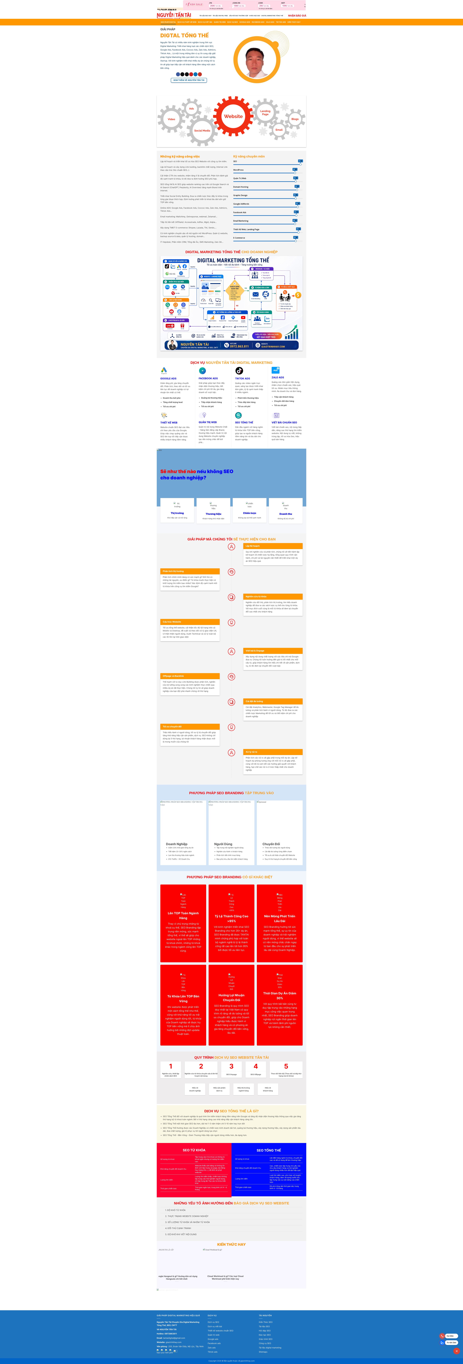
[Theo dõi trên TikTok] (182, 74)
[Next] (299, 6)
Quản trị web (213, 1335)
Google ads (213, 1339)
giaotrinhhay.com (173, 1342)
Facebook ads (214, 1343)
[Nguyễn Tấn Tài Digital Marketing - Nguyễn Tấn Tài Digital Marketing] (174, 15)
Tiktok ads (212, 1352)
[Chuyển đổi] (162, 1210)
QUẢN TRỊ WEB (220, 22)
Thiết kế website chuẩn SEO (220, 1330)
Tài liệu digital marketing (270, 1347)
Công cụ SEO (265, 1343)
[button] (197, 15)
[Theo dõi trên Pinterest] (191, 74)
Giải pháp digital (168, 22)
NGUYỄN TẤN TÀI (168, 1329)
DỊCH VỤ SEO (232, 22)
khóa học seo (254, 16)
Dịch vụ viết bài (215, 1326)
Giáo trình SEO (265, 1339)
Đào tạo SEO (265, 1335)
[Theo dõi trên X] (187, 74)
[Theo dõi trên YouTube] (200, 74)
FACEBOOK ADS (258, 22)
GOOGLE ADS (244, 22)
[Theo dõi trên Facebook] (178, 74)
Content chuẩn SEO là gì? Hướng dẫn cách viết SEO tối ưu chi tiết (289, 1277)
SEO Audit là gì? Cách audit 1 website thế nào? (241, 1286)
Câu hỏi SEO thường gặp (238, 16)
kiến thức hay (294, 22)
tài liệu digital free (220, 16)
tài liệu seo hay (205, 16)
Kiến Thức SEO (265, 1322)
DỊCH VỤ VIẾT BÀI (205, 22)
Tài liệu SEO (264, 1326)
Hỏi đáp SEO (265, 1330)
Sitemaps (263, 1352)
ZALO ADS (270, 22)
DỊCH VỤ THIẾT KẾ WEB (187, 22)
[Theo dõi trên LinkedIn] (195, 74)
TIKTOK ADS (281, 22)
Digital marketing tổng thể (272, 16)
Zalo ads (212, 1347)
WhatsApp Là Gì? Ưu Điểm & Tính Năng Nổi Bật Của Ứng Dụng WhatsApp (192, 1286)
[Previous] (163, 6)
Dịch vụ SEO (213, 1322)
